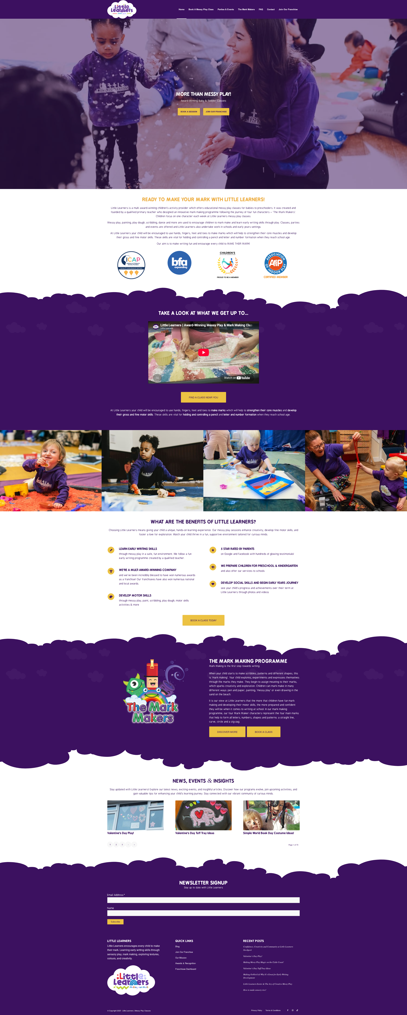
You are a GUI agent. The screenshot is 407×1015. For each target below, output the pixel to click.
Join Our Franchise (184, 951)
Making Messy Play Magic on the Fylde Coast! (263, 962)
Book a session (189, 111)
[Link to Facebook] (287, 1010)
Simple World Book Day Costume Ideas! (268, 833)
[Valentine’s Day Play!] (135, 815)
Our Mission (180, 957)
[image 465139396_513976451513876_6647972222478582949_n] (356, 470)
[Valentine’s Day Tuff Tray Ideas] (203, 815)
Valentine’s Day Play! (120, 833)
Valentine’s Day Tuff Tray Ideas (194, 833)
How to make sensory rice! (254, 989)
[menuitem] (181, 9)
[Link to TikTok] (297, 1010)
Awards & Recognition (185, 963)
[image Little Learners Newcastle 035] (254, 470)
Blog (177, 946)
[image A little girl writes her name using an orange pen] (153, 470)
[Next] (404, 104)
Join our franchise (216, 111)
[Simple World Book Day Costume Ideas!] (271, 815)
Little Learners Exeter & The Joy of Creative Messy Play (267, 983)
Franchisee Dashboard (185, 968)
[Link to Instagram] (292, 1010)
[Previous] (3, 104)
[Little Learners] (121, 9)
